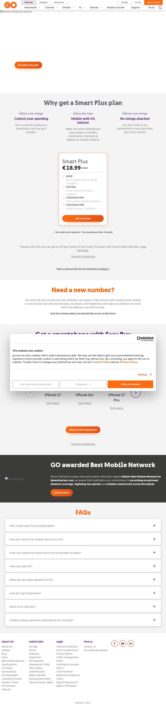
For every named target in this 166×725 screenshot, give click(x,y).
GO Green (7, 668)
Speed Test (35, 657)
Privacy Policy (128, 362)
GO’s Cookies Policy (67, 650)
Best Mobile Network (13, 660)
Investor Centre (10, 682)
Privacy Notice (64, 653)
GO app (33, 646)
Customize (81, 384)
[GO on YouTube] (122, 643)
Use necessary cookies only (35, 384)
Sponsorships (9, 671)
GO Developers (10, 675)
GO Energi (153, 7)
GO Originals (36, 660)
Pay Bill (125, 2)
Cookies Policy (101, 362)
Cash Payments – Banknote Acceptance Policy (68, 675)
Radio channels (37, 675)
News (4, 657)
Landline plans (37, 671)
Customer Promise (11, 678)
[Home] (11, 5)
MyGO (32, 650)
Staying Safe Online (40, 678)
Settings (142, 374)
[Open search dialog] (160, 7)
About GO (7, 646)
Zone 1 (105, 269)
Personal (28, 2)
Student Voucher (116, 7)
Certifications (9, 664)
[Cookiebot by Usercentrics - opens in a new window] (139, 338)
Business (43, 2)
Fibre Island (35, 668)
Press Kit (6, 689)
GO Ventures (8, 685)
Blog (4, 653)
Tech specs (52, 403)
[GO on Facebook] (114, 643)
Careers (6, 650)
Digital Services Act (67, 682)
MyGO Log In (153, 2)
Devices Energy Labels (41, 682)
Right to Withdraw (66, 685)
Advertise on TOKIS (39, 664)
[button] (30, 393)
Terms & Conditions (83, 256)
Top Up (138, 2)
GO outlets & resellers (96, 650)
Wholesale (59, 2)
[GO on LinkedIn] (130, 643)
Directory (34, 653)
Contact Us (90, 646)
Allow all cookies (130, 384)
